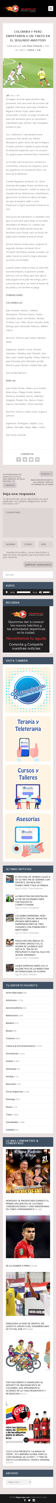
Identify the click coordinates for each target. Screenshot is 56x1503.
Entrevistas (12, 1053)
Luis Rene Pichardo (32, 45)
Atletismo (33, 974)
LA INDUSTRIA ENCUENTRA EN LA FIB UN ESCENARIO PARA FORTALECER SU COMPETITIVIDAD (31, 900)
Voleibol (10, 1129)
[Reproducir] (6, 592)
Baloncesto (12, 1015)
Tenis (9, 1114)
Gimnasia (11, 1068)
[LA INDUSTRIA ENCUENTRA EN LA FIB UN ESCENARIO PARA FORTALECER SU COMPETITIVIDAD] (10, 898)
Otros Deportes (36, 888)
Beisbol (10, 1023)
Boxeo (9, 1030)
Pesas (9, 1106)
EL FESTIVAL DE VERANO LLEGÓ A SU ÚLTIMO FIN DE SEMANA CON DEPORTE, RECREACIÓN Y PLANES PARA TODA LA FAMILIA (32, 881)
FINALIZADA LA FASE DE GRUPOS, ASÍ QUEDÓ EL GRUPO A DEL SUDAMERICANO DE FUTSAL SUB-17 (27, 1326)
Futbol (31, 49)
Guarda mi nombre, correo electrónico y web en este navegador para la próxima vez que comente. (26, 555)
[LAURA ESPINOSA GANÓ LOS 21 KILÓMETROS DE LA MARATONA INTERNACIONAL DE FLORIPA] (10, 968)
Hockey (10, 1076)
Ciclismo (10, 1038)
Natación (11, 1084)
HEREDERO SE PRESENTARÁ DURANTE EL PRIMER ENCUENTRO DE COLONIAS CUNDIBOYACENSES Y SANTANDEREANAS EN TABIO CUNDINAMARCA (27, 1205)
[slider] (23, 592)
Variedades (34, 907)
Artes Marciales (14, 992)
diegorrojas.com (23, 1497)
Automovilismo (14, 1007)
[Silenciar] (40, 592)
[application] (28, 592)
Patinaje (10, 1099)
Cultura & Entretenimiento (20, 1045)
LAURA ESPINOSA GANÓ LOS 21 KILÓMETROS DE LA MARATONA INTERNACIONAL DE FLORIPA (32, 968)
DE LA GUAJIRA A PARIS (18, 1265)
